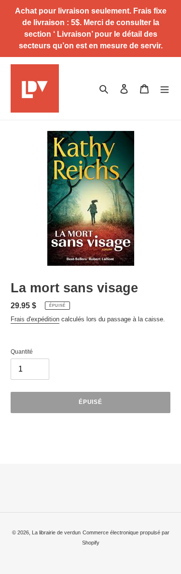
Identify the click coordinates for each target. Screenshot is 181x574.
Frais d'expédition (35, 319)
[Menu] (164, 88)
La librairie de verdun (56, 532)
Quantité (22, 351)
